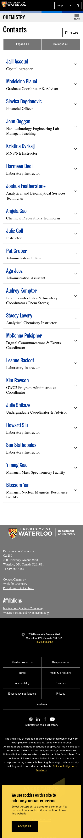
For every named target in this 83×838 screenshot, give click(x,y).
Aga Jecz (14, 270)
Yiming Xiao (17, 464)
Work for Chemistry (15, 584)
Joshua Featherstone (26, 186)
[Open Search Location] (78, 5)
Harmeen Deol (19, 166)
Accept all (24, 826)
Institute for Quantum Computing (23, 608)
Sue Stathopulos (21, 445)
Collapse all (60, 44)
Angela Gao (16, 210)
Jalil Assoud (17, 61)
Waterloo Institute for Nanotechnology (26, 612)
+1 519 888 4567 (44, 642)
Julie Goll (14, 230)
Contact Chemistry (14, 579)
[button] (64, 5)
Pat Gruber (16, 250)
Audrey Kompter (21, 290)
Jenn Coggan (18, 121)
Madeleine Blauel (21, 81)
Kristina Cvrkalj (20, 146)
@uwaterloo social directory (41, 724)
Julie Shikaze (18, 405)
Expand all (22, 44)
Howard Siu (17, 425)
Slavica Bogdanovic (24, 101)
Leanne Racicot (20, 360)
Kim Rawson (17, 380)
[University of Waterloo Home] (14, 5)
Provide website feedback (18, 588)
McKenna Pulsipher (24, 335)
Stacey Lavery (19, 315)
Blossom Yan (18, 485)
